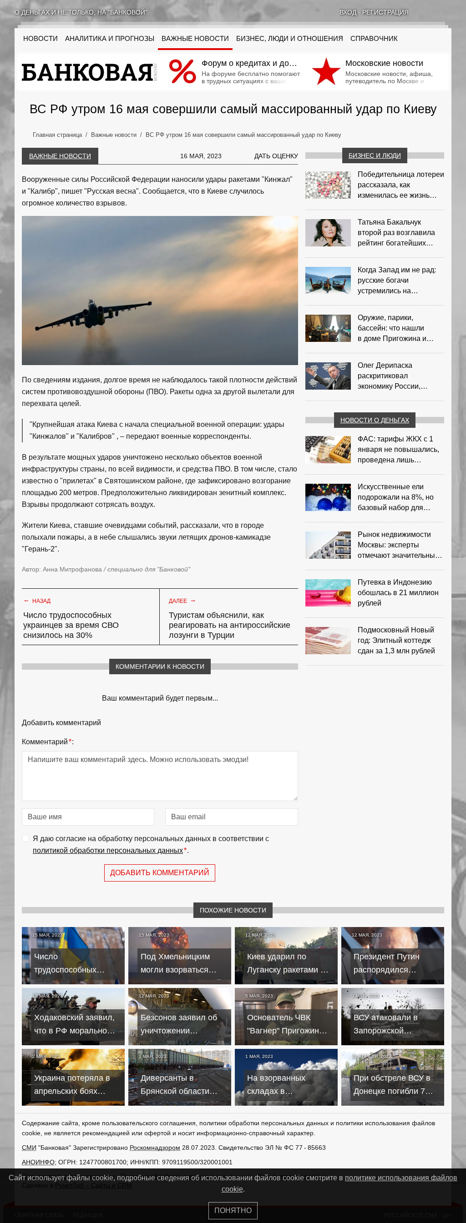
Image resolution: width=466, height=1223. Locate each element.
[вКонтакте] (424, 12)
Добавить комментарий (159, 873)
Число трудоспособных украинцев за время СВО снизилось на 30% (71, 625)
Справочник (374, 38)
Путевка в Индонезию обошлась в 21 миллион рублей (398, 592)
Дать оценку (276, 156)
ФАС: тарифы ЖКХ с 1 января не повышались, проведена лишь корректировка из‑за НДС (401, 450)
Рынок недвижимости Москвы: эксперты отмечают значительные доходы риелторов (398, 546)
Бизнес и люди (375, 155)
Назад (37, 600)
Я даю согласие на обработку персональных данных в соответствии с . (151, 844)
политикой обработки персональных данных (108, 850)
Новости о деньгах (374, 420)
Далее (182, 600)
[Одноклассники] (436, 12)
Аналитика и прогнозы (109, 38)
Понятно (233, 1210)
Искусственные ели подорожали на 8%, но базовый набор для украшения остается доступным (396, 498)
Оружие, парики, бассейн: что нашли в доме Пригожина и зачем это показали (392, 329)
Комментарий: (48, 742)
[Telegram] (447, 12)
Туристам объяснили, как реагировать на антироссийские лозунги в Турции (229, 625)
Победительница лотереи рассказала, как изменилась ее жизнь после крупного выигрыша (401, 185)
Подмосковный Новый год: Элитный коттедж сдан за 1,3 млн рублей (396, 640)
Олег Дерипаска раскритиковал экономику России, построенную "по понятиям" (389, 376)
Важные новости (195, 38)
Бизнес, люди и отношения (289, 38)
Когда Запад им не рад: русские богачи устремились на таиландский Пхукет (397, 281)
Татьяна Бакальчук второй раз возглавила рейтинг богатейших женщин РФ (396, 233)
